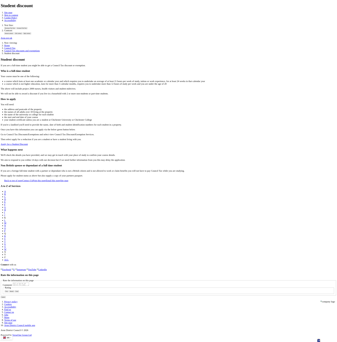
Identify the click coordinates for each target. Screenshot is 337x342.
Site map (8, 12)
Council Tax (9, 48)
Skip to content (11, 15)
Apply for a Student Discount (14, 144)
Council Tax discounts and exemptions (22, 50)
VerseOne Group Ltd (22, 335)
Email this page (53, 180)
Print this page (39, 180)
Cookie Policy (10, 17)
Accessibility (10, 20)
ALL (6, 260)
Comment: (7, 285)
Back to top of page (13, 180)
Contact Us (27, 180)
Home (7, 45)
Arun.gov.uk (6, 38)
